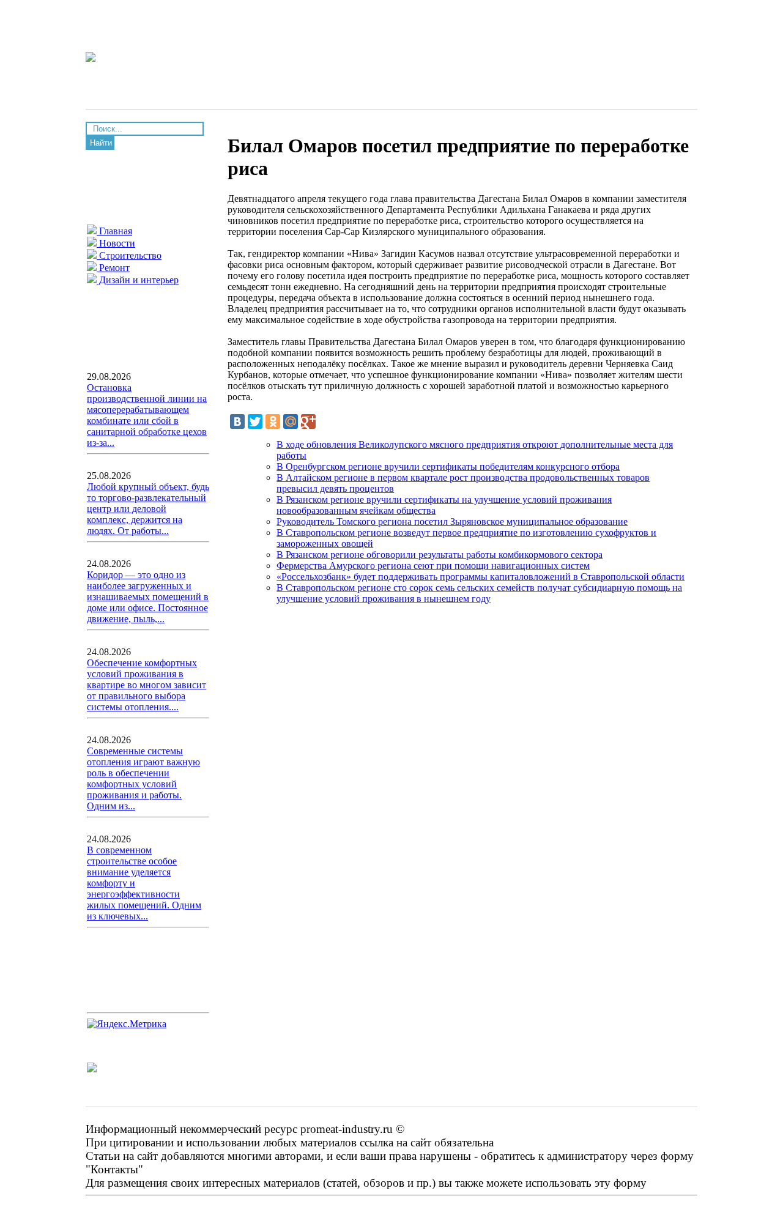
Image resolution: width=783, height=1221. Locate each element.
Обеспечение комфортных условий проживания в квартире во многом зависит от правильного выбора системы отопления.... (146, 685)
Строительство (129, 255)
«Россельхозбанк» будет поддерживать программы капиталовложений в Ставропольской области (480, 576)
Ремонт (113, 267)
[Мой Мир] (290, 421)
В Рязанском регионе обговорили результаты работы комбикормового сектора (439, 554)
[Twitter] (255, 421)
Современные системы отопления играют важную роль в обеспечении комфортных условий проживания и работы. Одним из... (143, 778)
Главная (114, 231)
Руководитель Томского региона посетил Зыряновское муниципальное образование (452, 521)
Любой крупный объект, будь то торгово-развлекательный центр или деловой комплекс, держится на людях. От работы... (148, 508)
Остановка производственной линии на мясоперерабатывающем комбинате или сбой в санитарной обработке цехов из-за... (147, 415)
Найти (101, 142)
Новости (116, 243)
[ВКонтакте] (237, 421)
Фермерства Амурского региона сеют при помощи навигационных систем (433, 565)
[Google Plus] (308, 421)
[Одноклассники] (272, 421)
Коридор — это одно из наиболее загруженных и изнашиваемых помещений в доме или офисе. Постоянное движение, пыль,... (148, 597)
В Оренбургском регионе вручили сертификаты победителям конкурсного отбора (448, 466)
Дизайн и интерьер (138, 280)
